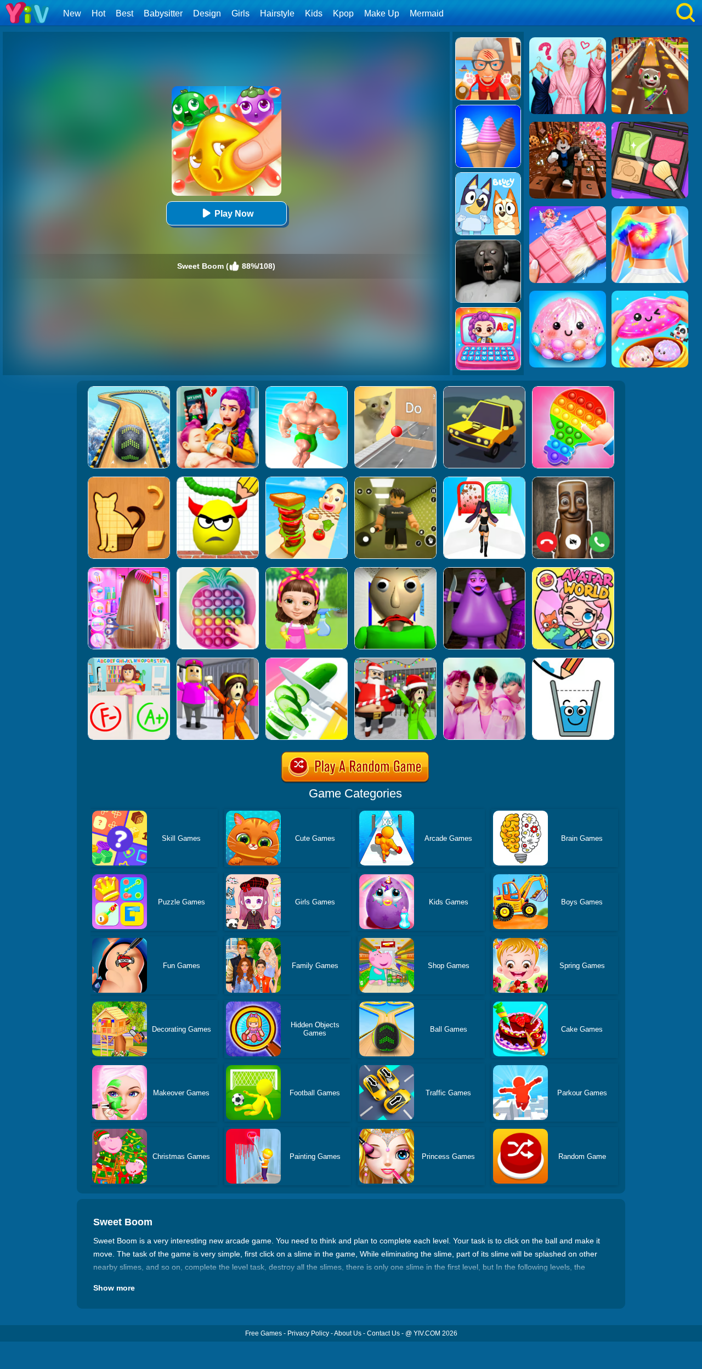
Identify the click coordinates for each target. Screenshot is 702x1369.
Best (124, 13)
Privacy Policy (308, 1333)
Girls (240, 13)
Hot (98, 13)
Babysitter (163, 13)
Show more (114, 1287)
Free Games (263, 1333)
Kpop (343, 13)
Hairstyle (277, 13)
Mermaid (427, 13)
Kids (313, 13)
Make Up (381, 13)
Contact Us (383, 1333)
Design (207, 13)
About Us (347, 1333)
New (72, 13)
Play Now (233, 213)
